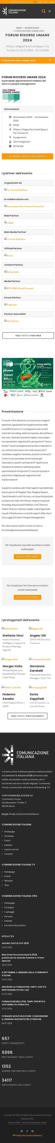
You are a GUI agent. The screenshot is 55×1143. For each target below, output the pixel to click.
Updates (8, 845)
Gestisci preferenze (27, 556)
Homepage (9, 831)
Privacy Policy (14, 1122)
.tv (45, 2)
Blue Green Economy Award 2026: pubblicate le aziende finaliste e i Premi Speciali (23, 957)
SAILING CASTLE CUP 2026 (15, 943)
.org (51, 2)
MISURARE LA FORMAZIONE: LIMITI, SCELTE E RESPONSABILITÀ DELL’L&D (24, 988)
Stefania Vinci (12, 635)
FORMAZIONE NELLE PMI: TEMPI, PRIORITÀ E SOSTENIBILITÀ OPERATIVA (23, 1003)
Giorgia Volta (12, 666)
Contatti (8, 854)
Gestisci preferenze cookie (34, 1122)
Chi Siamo (9, 836)
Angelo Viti (38, 635)
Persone (8, 916)
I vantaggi (9, 911)
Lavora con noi (11, 849)
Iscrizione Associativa (15, 925)
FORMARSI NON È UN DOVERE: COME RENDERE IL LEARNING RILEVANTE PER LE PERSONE (25, 1018)
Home (19, 27)
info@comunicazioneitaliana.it (28, 1135)
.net (40, 2)
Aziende (8, 920)
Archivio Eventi (32, 27)
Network (8, 880)
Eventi (7, 840)
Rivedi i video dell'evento (29, 156)
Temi (6, 885)
